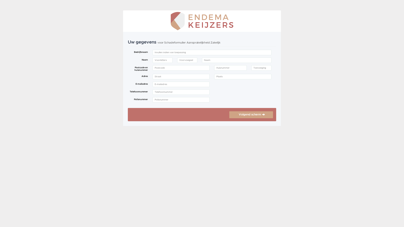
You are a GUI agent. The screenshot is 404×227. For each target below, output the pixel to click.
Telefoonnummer (139, 92)
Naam (145, 60)
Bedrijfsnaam (141, 52)
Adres (145, 76)
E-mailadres (142, 84)
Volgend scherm (250, 114)
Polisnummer (141, 99)
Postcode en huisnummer (141, 69)
